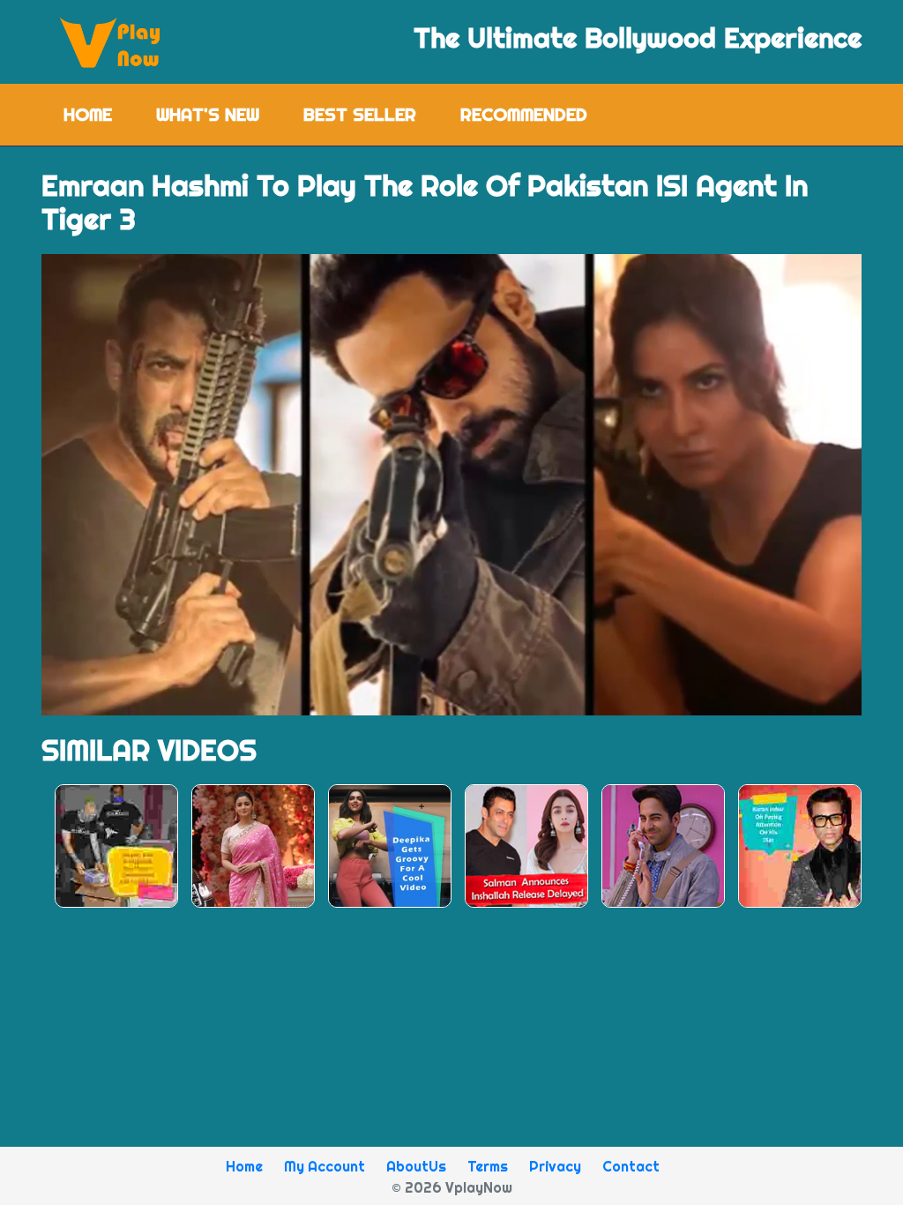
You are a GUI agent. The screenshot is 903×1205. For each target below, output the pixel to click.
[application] (451, 484)
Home (98, 114)
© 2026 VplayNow (452, 1187)
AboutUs (416, 1166)
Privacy (555, 1166)
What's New (207, 114)
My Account (324, 1166)
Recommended (523, 114)
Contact (631, 1166)
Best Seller (359, 114)
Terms (487, 1166)
